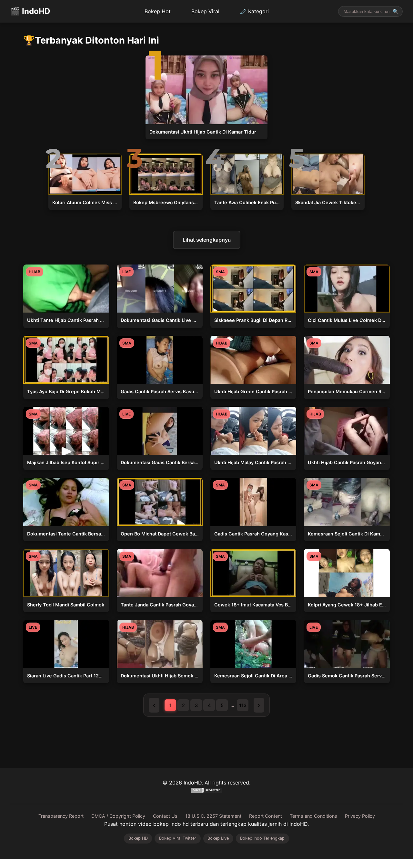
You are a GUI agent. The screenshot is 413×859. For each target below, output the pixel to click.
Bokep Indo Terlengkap (262, 838)
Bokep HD (138, 838)
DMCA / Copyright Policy (118, 816)
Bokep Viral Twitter (177, 838)
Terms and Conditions (313, 816)
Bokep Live (218, 838)
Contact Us (165, 816)
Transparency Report (61, 816)
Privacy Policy (360, 816)
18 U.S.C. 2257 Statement (213, 816)
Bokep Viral (205, 11)
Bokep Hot (158, 11)
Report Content (265, 816)
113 (243, 705)
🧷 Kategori (254, 11)
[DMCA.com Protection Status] (206, 791)
